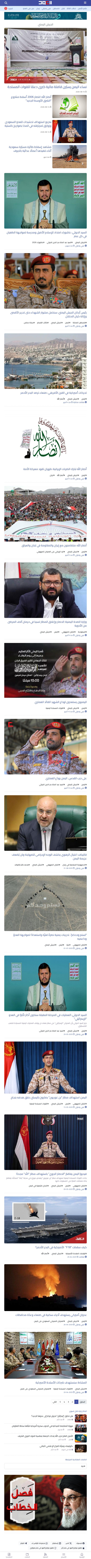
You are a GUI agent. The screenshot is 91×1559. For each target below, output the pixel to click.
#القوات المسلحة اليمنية (55, 708)
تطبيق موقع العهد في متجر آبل (71, 1547)
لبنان (63, 8)
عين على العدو (28, 8)
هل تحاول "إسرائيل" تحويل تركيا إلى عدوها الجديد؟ (52, 1416)
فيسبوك (79, 1543)
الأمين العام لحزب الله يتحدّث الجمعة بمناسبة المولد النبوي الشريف (45, 1436)
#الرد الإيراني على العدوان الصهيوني (51, 551)
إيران (38, 8)
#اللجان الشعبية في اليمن (39, 1185)
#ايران (52, 475)
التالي (55, 1402)
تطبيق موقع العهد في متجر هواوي (42, 1547)
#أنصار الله (61, 399)
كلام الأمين (82, 8)
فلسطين (56, 8)
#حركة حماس (29, 322)
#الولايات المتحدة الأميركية (76, 1253)
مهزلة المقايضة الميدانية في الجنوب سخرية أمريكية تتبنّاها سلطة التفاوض (42, 1426)
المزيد (10, 8)
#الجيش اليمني (81, 242)
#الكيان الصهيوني (68, 632)
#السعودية (82, 632)
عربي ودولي (46, 8)
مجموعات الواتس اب (39, 1543)
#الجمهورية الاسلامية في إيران (74, 864)
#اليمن (67, 322)
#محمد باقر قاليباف (22, 864)
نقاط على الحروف (66, 1450)
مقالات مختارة (79, 402)
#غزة (68, 945)
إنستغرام (55, 1543)
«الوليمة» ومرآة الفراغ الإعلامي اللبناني (56, 1446)
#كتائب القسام (43, 322)
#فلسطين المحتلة (79, 322)
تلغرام (22, 1543)
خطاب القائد (71, 8)
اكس (67, 1543)
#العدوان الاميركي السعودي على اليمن (49, 1321)
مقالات (82, 1257)
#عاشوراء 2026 (38, 242)
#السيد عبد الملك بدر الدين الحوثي (59, 242)
